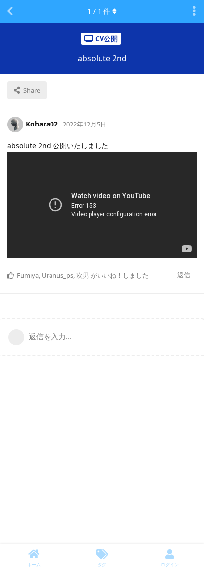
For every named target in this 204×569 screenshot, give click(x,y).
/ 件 (98, 11)
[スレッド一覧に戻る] (10, 11)
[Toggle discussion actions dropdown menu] (194, 11)
